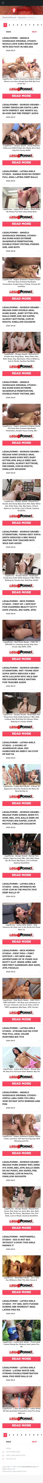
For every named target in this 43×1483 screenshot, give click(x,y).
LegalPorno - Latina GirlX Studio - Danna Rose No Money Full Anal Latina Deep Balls (21, 174)
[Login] (40, 3)
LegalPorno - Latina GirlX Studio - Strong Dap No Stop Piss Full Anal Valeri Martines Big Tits (20, 1032)
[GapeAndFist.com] (21, 10)
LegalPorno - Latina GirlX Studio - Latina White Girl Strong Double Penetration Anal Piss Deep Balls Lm (20, 1372)
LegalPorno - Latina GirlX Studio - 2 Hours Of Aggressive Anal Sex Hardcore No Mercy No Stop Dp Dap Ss (20, 748)
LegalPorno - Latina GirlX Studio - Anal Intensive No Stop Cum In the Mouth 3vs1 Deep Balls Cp (19, 888)
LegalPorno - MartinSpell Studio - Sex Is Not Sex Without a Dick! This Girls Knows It (18, 1241)
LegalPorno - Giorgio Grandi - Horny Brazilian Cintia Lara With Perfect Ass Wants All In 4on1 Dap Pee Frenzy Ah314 (21, 109)
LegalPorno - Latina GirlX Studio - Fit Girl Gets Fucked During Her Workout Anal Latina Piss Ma (20, 1305)
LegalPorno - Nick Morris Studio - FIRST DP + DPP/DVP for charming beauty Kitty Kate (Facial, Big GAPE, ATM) (19, 605)
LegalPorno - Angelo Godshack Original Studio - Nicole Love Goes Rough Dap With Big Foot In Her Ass (20, 42)
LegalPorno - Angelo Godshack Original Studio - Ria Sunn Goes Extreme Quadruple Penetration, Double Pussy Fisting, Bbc (19, 388)
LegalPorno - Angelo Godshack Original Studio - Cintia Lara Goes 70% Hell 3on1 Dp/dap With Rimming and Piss (21, 1098)
